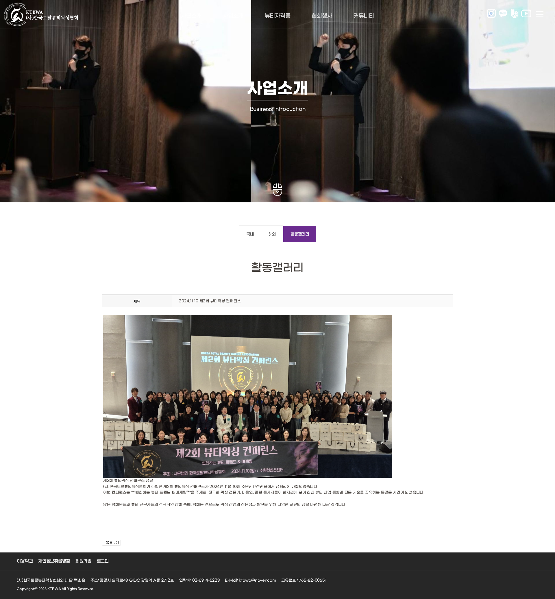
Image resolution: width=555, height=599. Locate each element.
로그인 (103, 561)
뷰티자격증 (278, 16)
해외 (272, 234)
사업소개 (233, 16)
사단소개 (191, 16)
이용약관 (25, 561)
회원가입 (83, 561)
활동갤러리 (300, 234)
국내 (250, 234)
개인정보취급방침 (54, 561)
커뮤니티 (364, 16)
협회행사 (322, 16)
